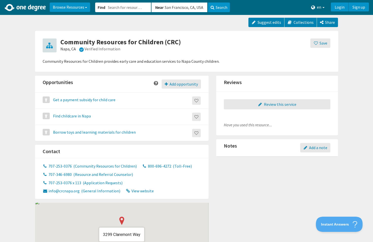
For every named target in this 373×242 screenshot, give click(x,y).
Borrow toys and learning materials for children (94, 132)
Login (340, 7)
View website (142, 190)
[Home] (25, 7)
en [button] (319, 7)
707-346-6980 (90, 174)
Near (159, 7)
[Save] (196, 100)
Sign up (358, 7)
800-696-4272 (169, 166)
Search (221, 7)
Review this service (279, 104)
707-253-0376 (92, 166)
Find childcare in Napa (72, 115)
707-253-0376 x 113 (85, 182)
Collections (303, 22)
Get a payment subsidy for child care (84, 99)
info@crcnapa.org (84, 190)
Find (101, 7)
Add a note (317, 147)
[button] (186, 121)
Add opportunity (183, 84)
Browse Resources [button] (69, 7)
